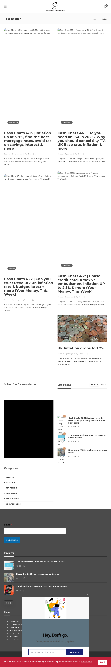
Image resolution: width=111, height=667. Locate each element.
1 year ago (68, 154)
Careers (65, 337)
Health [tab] (103, 384)
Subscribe (12, 540)
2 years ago (69, 297)
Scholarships (12, 499)
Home (94, 19)
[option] (55, 578)
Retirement (11, 488)
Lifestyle (12, 268)
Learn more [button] (86, 662)
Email (8, 524)
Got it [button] (102, 662)
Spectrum (7, 154)
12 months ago (17, 154)
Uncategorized (13, 504)
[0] (61, 437)
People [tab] (94, 384)
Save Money (13, 122)
